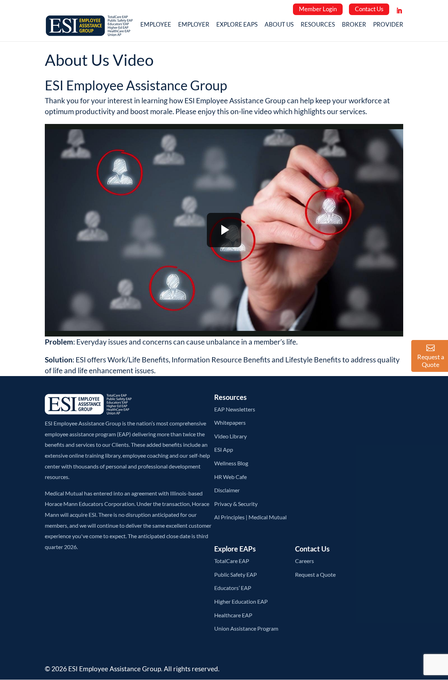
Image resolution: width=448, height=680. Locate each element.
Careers (304, 560)
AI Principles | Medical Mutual (250, 517)
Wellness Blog (231, 463)
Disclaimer (227, 490)
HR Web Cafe (230, 476)
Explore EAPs (237, 25)
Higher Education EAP (241, 601)
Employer (193, 25)
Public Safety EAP (235, 574)
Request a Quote (315, 574)
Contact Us (369, 9)
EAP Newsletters (234, 409)
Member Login (318, 9)
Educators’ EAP (232, 587)
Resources (318, 25)
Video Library (230, 436)
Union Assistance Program (246, 628)
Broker (354, 25)
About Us (279, 25)
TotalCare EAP (231, 560)
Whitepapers (230, 422)
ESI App (223, 449)
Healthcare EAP (233, 615)
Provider (388, 25)
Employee (155, 25)
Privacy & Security (236, 503)
